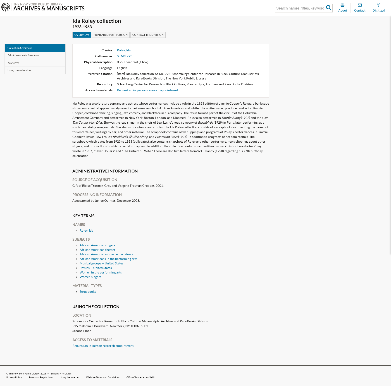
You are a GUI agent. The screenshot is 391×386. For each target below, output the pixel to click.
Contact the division (148, 34)
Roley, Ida (124, 50)
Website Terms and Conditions (103, 377)
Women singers (90, 277)
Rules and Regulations (41, 377)
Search (329, 8)
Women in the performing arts (101, 272)
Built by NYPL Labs (61, 373)
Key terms (13, 62)
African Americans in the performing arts (108, 259)
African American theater (97, 250)
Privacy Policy (14, 377)
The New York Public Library (24, 373)
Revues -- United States (96, 268)
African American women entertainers (106, 254)
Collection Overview (19, 47)
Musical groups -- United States (101, 263)
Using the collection (19, 70)
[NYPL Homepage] (5, 7)
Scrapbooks (88, 291)
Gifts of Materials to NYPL (140, 377)
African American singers (97, 245)
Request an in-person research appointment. (148, 90)
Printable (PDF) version (110, 34)
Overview (81, 34)
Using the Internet (69, 377)
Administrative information (23, 55)
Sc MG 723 (124, 56)
